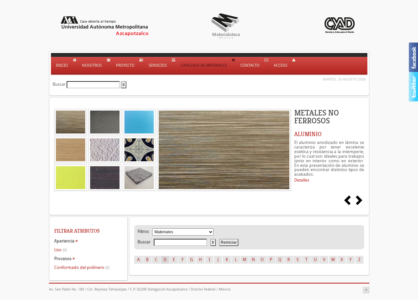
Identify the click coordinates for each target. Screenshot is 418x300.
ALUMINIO (308, 134)
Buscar (59, 84)
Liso (60, 249)
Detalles (301, 180)
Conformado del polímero (81, 267)
